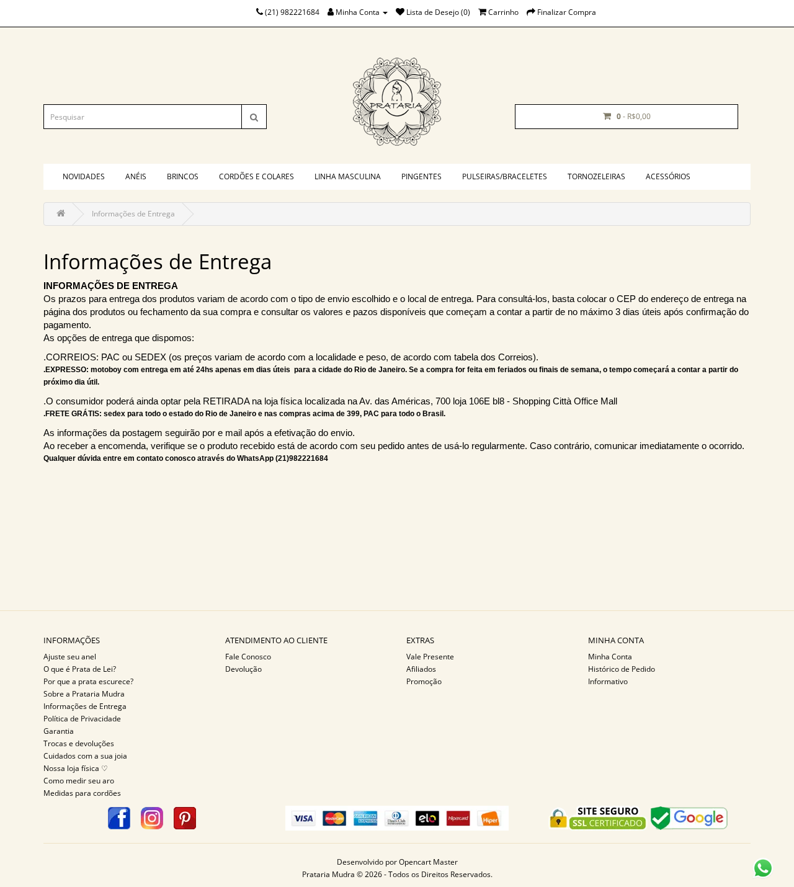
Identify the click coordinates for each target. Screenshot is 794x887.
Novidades (84, 176)
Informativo (608, 681)
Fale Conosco (248, 656)
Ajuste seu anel (69, 656)
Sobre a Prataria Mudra (84, 694)
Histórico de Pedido (621, 669)
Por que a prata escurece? (88, 681)
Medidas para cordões (82, 793)
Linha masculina (347, 176)
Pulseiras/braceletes (504, 176)
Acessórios (668, 176)
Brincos (182, 176)
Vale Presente (430, 656)
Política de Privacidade (82, 718)
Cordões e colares (256, 176)
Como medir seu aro (78, 780)
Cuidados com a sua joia (85, 756)
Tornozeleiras (596, 176)
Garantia (58, 731)
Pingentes (421, 176)
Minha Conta (610, 656)
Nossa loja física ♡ (75, 768)
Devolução (243, 669)
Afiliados (421, 669)
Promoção (424, 681)
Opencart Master (428, 862)
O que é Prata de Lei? (79, 669)
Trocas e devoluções (78, 743)
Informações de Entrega (133, 213)
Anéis (135, 176)
